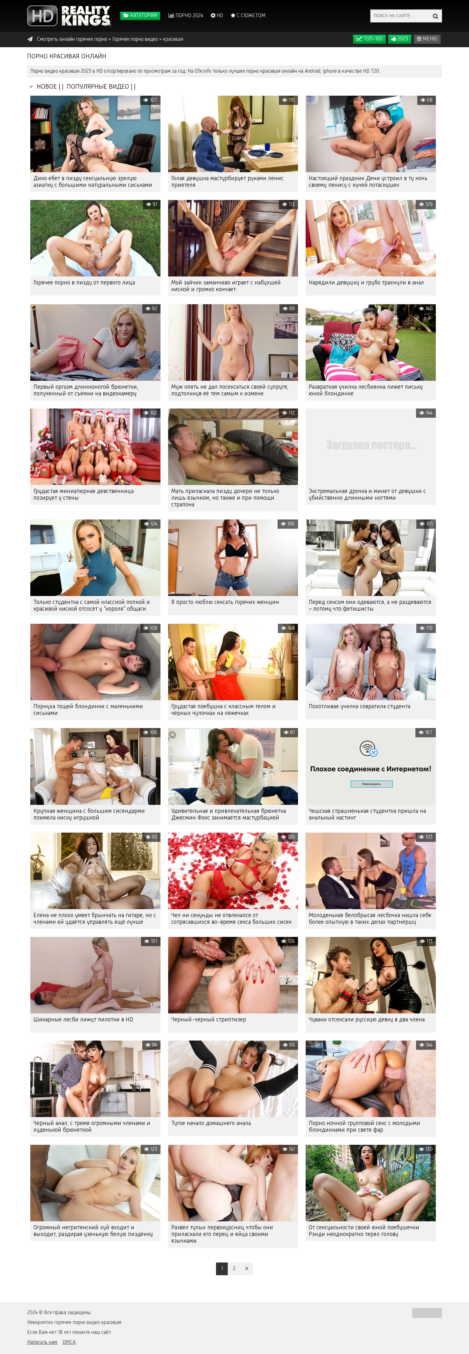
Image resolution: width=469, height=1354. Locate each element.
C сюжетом (250, 15)
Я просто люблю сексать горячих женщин (225, 602)
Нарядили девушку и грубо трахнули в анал (366, 283)
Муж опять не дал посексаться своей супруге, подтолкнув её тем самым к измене (229, 390)
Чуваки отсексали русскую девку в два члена (367, 1020)
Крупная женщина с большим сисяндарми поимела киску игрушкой (89, 814)
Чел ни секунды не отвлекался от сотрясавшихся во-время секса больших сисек (231, 919)
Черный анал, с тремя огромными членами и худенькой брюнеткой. (92, 1127)
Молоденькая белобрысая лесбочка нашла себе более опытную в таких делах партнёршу (370, 919)
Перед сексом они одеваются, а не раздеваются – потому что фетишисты (370, 606)
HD (219, 15)
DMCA (69, 1342)
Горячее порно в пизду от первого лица (84, 283)
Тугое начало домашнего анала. (211, 1123)
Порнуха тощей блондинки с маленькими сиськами (88, 710)
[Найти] (435, 16)
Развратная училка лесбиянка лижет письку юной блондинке (366, 390)
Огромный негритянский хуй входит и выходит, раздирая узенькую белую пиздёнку (93, 1231)
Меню (429, 39)
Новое (45, 87)
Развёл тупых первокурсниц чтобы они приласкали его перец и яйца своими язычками (222, 1234)
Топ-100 (372, 39)
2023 (402, 39)
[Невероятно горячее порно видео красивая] (70, 16)
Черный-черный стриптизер (208, 1020)
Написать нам (42, 1342)
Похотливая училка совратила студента (359, 707)
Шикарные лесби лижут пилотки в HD (83, 1020)
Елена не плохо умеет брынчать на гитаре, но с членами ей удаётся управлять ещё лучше (95, 919)
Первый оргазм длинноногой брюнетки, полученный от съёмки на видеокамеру (86, 390)
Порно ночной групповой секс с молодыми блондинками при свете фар (364, 1127)
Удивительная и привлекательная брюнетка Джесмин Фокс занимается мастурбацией (228, 814)
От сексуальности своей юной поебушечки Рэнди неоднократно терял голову (364, 1231)
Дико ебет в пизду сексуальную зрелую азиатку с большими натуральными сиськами (93, 182)
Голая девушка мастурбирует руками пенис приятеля (227, 182)
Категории (143, 15)
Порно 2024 (188, 15)
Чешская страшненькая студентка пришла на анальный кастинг (367, 814)
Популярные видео (97, 87)
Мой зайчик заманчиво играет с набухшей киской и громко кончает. (226, 286)
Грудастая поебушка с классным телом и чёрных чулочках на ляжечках (223, 710)
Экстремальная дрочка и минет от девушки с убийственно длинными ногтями (367, 495)
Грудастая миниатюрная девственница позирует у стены (84, 495)
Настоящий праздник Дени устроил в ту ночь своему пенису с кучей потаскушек (368, 182)
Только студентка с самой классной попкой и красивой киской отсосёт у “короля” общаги (92, 606)
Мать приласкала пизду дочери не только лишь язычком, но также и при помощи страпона (225, 498)
